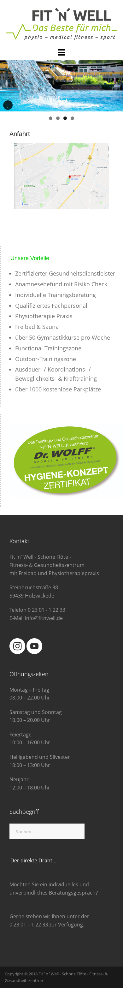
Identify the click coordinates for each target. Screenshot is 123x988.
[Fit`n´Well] (61, 23)
